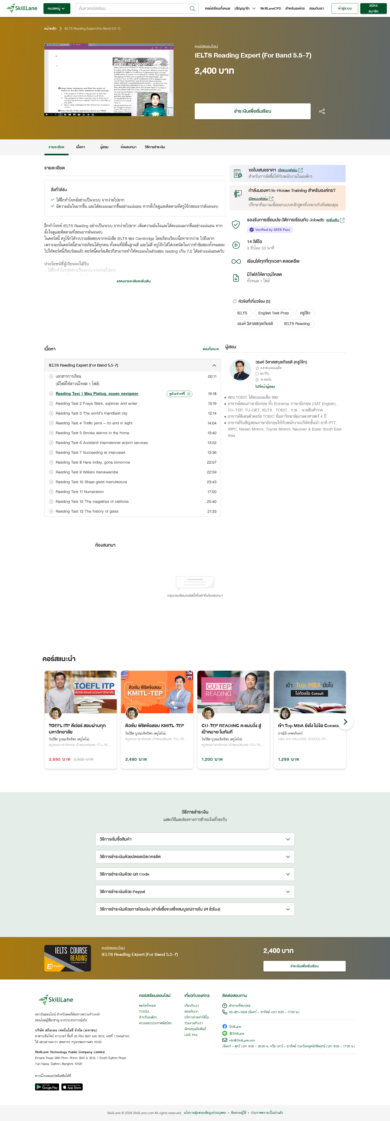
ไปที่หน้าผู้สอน (265, 387)
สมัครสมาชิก (373, 8)
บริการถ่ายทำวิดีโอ (196, 1018)
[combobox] (137, 8)
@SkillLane (236, 1034)
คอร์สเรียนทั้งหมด (217, 8)
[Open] (192, 9)
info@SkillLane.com (242, 1041)
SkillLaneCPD (270, 8)
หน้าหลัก (50, 29)
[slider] (101, 111)
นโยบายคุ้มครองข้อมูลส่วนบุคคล (205, 1113)
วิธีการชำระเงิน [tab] (155, 147)
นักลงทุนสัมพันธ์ (195, 1029)
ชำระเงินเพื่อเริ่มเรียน (252, 111)
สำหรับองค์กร (295, 8)
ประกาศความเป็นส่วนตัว (267, 1113)
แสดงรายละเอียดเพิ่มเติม (134, 281)
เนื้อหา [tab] (80, 147)
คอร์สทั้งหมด (147, 1006)
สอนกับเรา (316, 8)
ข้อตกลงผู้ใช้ (238, 1113)
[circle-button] (345, 722)
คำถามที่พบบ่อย (239, 1006)
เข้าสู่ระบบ (345, 8)
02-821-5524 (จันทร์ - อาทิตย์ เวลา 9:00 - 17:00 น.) (264, 1012)
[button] (242, 313)
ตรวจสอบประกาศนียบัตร (155, 1023)
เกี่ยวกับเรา (191, 1006)
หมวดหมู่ (54, 8)
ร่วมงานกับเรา (193, 1023)
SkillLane (235, 1027)
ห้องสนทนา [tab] (128, 147)
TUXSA (144, 1012)
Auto (141, 111)
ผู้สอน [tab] (104, 147)
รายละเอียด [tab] (56, 147)
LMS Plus (191, 1035)
